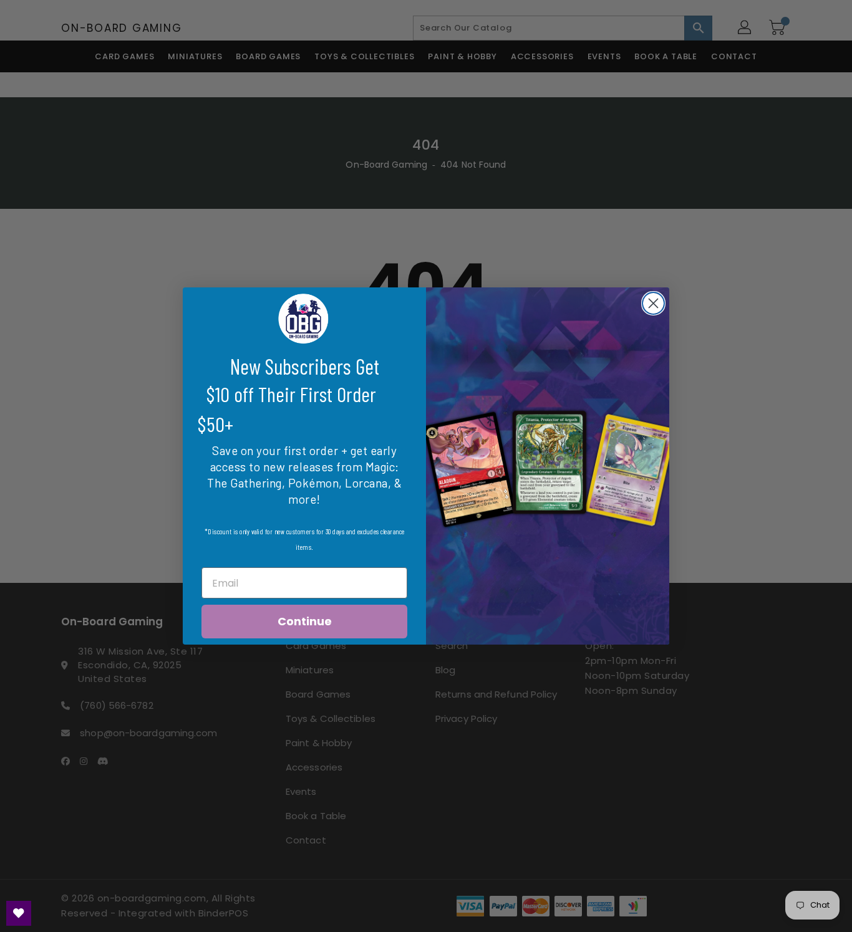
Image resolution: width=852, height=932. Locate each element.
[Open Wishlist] (18, 913)
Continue (305, 621)
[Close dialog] (653, 303)
